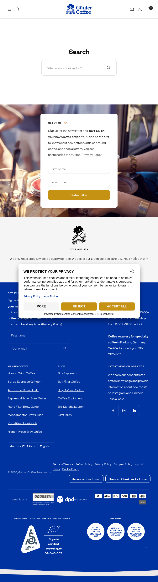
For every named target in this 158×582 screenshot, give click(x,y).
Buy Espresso (67, 373)
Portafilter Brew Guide (22, 423)
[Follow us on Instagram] (123, 410)
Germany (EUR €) (21, 446)
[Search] (17, 9)
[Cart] (148, 9)
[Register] (64, 348)
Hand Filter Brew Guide (23, 406)
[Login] (140, 9)
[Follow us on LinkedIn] (134, 410)
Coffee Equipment (70, 398)
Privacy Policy (92, 154)
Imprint (138, 464)
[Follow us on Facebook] (113, 410)
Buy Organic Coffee (71, 390)
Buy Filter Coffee (69, 381)
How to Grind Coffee (21, 373)
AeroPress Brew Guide (23, 390)
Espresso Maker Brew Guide (27, 398)
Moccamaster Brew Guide (25, 414)
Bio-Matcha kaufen (71, 406)
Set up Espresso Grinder (24, 381)
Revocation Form (86, 479)
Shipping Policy (123, 464)
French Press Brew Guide (25, 431)
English (44, 446)
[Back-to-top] (146, 554)
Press (56, 469)
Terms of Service (63, 464)
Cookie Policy (70, 469)
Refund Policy (84, 464)
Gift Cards (65, 414)
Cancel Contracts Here (127, 479)
